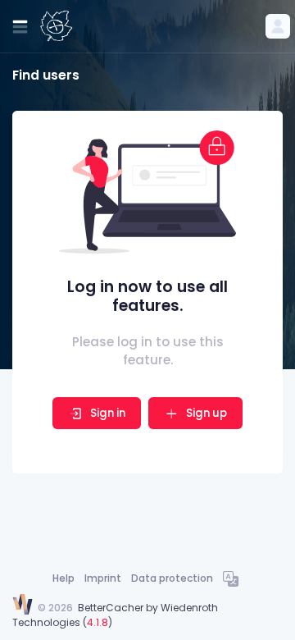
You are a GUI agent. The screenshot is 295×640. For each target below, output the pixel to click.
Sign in (107, 413)
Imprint (102, 578)
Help (63, 578)
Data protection (172, 578)
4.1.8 (97, 622)
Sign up (205, 413)
